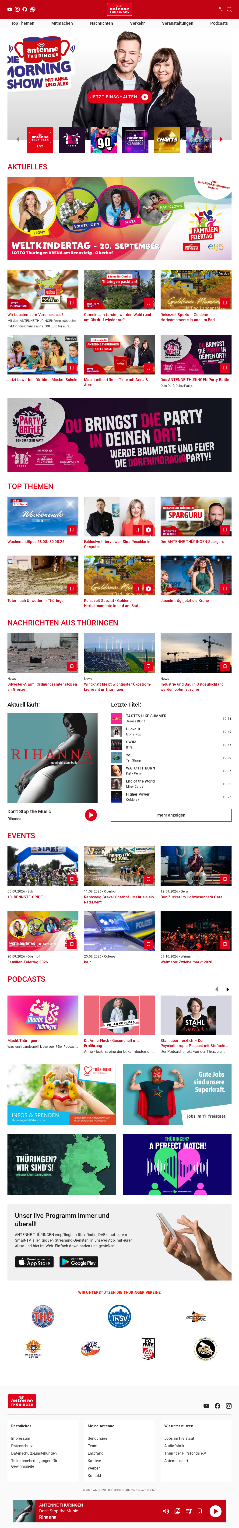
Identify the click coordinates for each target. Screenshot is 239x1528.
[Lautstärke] (166, 1511)
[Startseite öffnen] (119, 9)
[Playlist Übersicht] (188, 1511)
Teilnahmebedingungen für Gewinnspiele (34, 1464)
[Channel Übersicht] (177, 1511)
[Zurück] (216, 989)
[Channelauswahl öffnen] (229, 9)
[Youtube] (9, 9)
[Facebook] (24, 9)
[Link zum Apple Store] (34, 1262)
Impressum (20, 1438)
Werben (94, 1468)
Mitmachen (62, 23)
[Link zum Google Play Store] (79, 1262)
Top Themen (22, 23)
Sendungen (97, 1438)
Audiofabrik (174, 1446)
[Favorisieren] (200, 1511)
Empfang (95, 1453)
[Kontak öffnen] (221, 9)
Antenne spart (176, 1461)
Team (92, 1446)
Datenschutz (22, 1446)
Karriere (94, 1461)
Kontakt (94, 1475)
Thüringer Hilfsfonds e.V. (185, 1453)
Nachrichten (101, 23)
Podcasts (219, 23)
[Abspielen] (215, 1511)
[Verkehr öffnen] (32, 9)
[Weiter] (228, 989)
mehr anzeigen (171, 815)
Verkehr (137, 23)
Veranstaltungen (177, 23)
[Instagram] (17, 9)
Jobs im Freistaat (179, 1438)
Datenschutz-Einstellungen (34, 1453)
